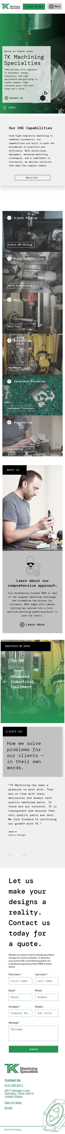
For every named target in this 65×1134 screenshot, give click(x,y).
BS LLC (19, 1130)
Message (14, 1022)
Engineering (24, 422)
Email (12, 990)
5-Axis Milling (26, 218)
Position (39, 1006)
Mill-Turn (21, 299)
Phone (38, 990)
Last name (41, 974)
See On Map (13, 1102)
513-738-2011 (14, 1085)
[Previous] (5, 681)
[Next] (59, 681)
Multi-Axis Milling (30, 258)
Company (14, 1006)
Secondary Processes (30, 381)
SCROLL (12, 107)
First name (15, 974)
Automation (22, 340)
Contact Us (12, 1080)
